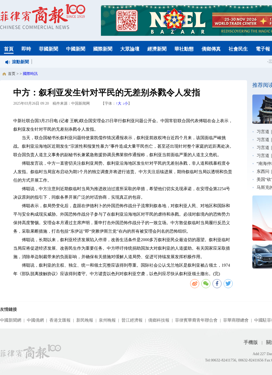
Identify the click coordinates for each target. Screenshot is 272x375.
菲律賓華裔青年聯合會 (196, 320)
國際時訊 (30, 74)
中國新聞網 (10, 320)
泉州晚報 (107, 320)
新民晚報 (84, 320)
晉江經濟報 (132, 320)
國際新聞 (102, 49)
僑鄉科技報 (158, 320)
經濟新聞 (157, 49)
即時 (26, 49)
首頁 (9, 49)
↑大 (118, 103)
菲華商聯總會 (236, 320)
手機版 (251, 342)
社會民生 (238, 49)
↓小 (125, 103)
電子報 (263, 49)
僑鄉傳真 (211, 49)
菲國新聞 (48, 49)
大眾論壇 (129, 49)
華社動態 (184, 49)
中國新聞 (75, 49)
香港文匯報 (60, 320)
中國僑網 (35, 320)
